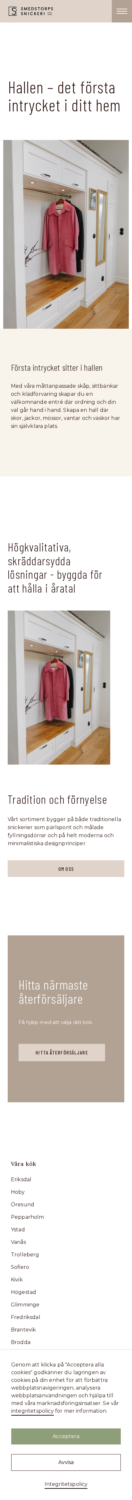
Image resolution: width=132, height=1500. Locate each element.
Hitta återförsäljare (62, 1052)
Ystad (18, 1230)
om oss (66, 869)
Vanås (18, 1242)
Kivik (17, 1280)
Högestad (23, 1292)
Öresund (22, 1204)
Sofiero (20, 1267)
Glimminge (25, 1305)
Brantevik (23, 1330)
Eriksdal (21, 1179)
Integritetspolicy (66, 1484)
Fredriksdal (25, 1317)
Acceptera (66, 1436)
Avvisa (66, 1462)
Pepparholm (27, 1217)
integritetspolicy (32, 1411)
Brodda (20, 1342)
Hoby (18, 1192)
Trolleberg (25, 1255)
